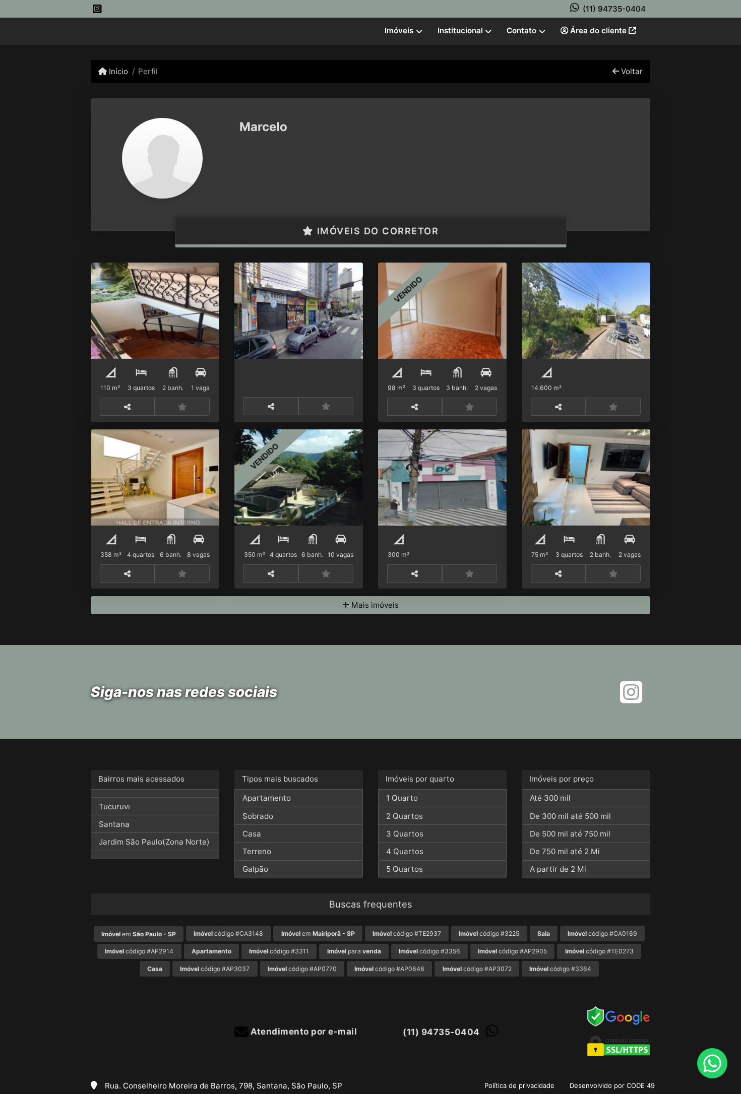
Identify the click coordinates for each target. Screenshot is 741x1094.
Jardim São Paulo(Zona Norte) (154, 842)
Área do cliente (598, 30)
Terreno (256, 851)
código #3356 (429, 951)
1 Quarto (402, 798)
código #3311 (279, 951)
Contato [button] (521, 30)
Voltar (631, 71)
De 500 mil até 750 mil (570, 834)
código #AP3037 (215, 969)
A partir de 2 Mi (558, 869)
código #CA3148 (228, 933)
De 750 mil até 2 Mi (565, 851)
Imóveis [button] (399, 30)
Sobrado (257, 816)
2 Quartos (404, 816)
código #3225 (489, 933)
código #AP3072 (477, 969)
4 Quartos (404, 851)
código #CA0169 (602, 933)
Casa (251, 834)
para (354, 951)
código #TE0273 (599, 951)
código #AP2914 (139, 951)
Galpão (255, 869)
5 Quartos (404, 869)
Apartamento (266, 798)
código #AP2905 (512, 951)
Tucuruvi (114, 806)
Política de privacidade (519, 1085)
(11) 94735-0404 (614, 9)
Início (117, 71)
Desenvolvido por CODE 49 (612, 1085)
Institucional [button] (460, 30)
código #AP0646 (389, 969)
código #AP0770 (302, 969)
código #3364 (560, 969)
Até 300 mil (550, 798)
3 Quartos (404, 834)
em (138, 934)
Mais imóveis (374, 605)
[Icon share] (97, 9)
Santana (114, 824)
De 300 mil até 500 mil (570, 816)
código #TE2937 (407, 933)
